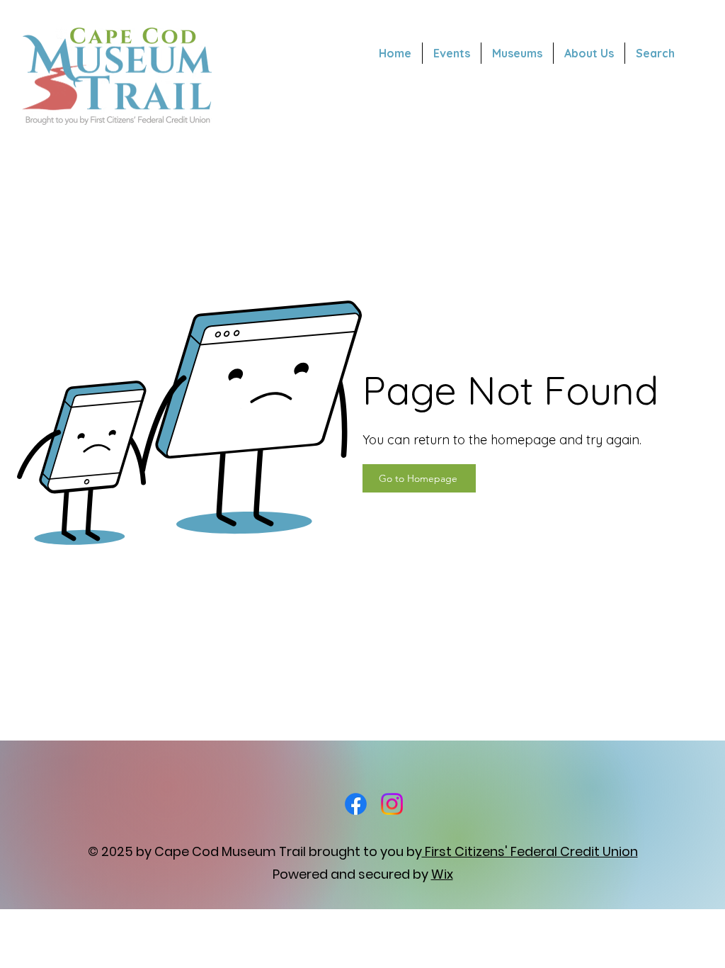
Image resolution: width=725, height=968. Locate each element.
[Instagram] (391, 803)
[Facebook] (355, 803)
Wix (442, 874)
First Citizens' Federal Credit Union (530, 851)
